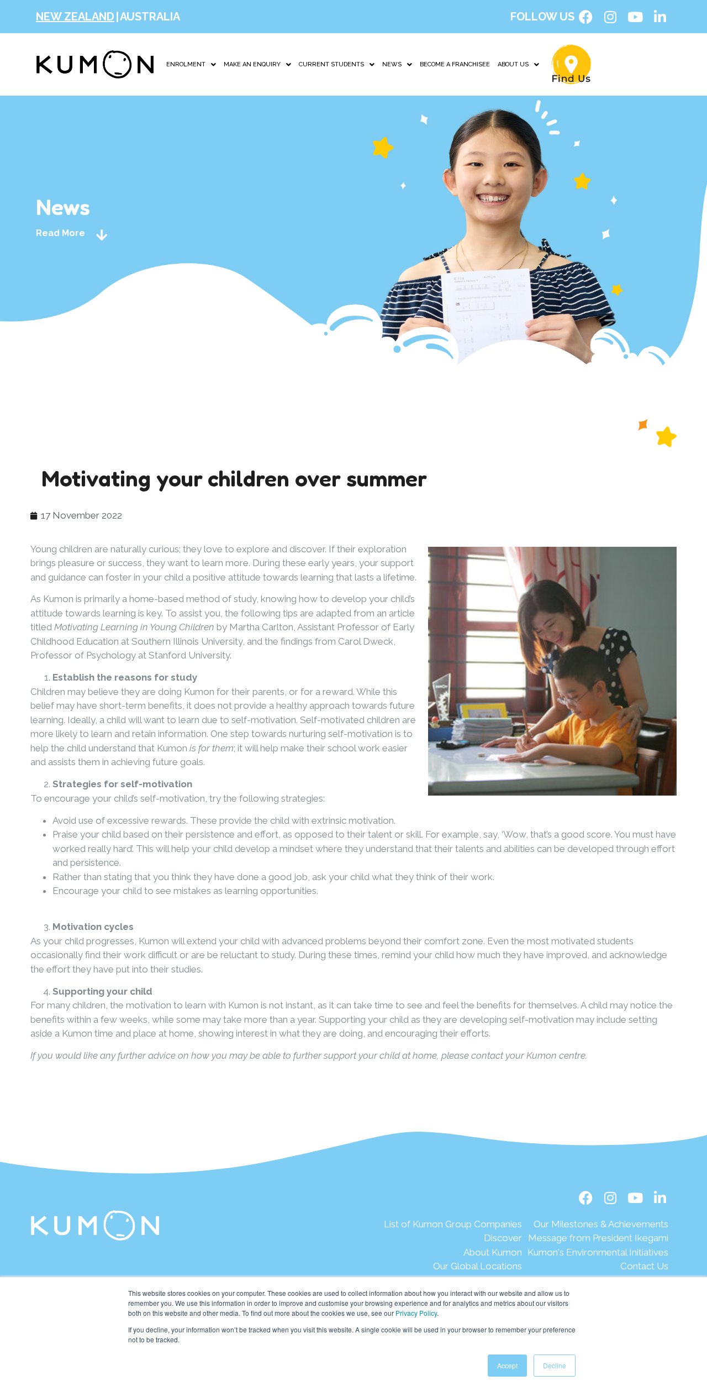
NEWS (392, 64)
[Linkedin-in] (660, 17)
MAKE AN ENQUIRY (252, 64)
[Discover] (453, 1238)
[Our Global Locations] (453, 1266)
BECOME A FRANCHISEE (455, 64)
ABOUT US (513, 64)
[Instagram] (610, 17)
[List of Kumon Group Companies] (453, 1224)
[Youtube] (635, 17)
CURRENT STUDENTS (331, 64)
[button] (191, 64)
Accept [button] (507, 1365)
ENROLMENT (185, 64)
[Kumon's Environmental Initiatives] (598, 1253)
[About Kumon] (453, 1253)
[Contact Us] (598, 1266)
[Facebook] (585, 17)
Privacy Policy (416, 1312)
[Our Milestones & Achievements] (598, 1224)
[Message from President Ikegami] (598, 1238)
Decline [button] (554, 1365)
